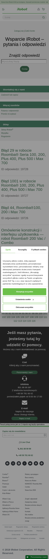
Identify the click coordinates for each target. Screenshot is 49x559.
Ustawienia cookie (23, 299)
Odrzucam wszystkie (24, 307)
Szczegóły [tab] (22, 250)
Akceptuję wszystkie (24, 292)
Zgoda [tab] (8, 250)
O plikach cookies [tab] (38, 250)
